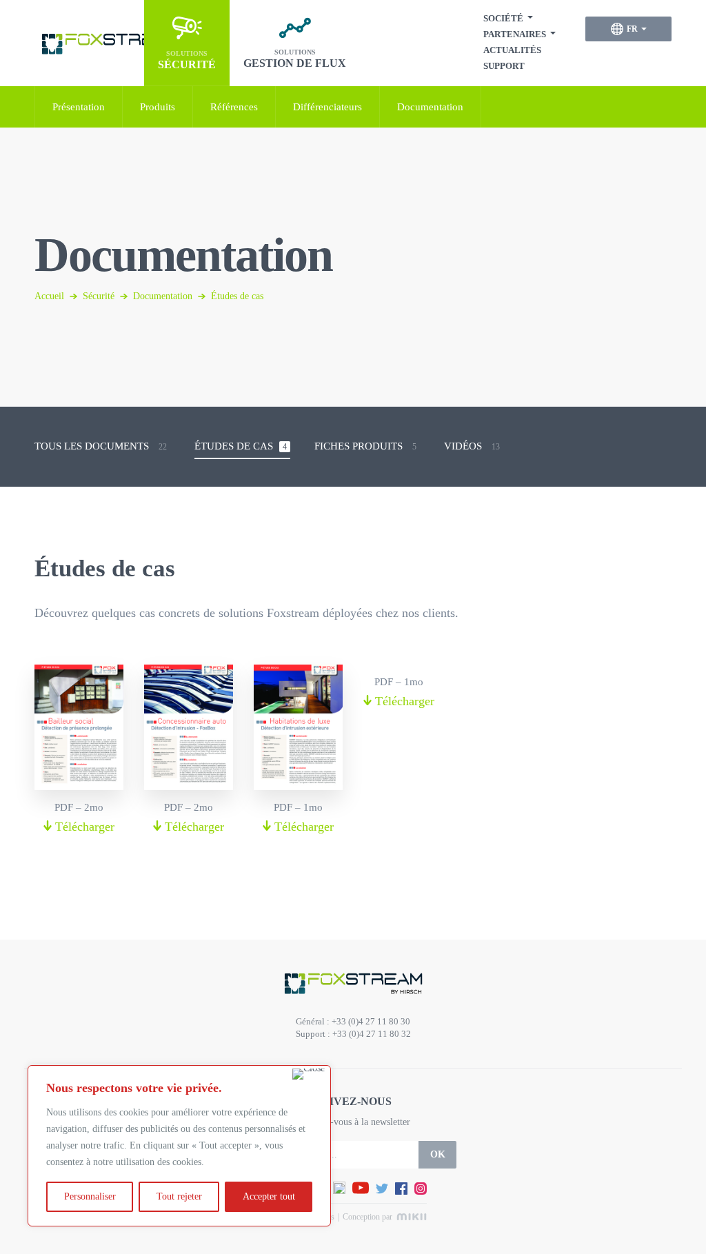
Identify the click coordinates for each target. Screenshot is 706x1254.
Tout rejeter (179, 1196)
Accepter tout (269, 1196)
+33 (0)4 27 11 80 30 (371, 1021)
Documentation (430, 106)
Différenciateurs (327, 106)
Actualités (512, 50)
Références (234, 106)
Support (504, 66)
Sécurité (98, 296)
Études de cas (240, 446)
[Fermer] (308, 1074)
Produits (157, 106)
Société (503, 18)
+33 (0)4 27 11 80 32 (371, 1034)
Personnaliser (90, 1196)
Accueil (49, 296)
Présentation (78, 106)
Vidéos (472, 446)
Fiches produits (365, 446)
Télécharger (83, 826)
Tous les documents (100, 446)
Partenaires (514, 34)
